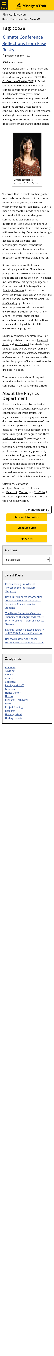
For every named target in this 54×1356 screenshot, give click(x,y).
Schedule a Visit (27, 527)
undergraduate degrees (23, 434)
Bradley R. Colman (13, 290)
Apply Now (27, 538)
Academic (10, 667)
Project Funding (14, 707)
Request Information (27, 517)
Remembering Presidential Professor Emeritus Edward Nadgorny (20, 587)
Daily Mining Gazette (35, 385)
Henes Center (13, 692)
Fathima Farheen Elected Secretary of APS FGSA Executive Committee (24, 631)
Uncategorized (13, 714)
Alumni (9, 674)
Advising (10, 671)
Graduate (11, 62)
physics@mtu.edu (16, 488)
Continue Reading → (38, 509)
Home (5, 19)
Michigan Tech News (16, 700)
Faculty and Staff (14, 685)
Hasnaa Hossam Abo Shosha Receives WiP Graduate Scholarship (24, 640)
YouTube (39, 492)
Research (10, 710)
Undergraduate (13, 718)
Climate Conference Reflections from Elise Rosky (24, 43)
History (9, 696)
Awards (9, 678)
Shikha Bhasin (42, 320)
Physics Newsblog (14, 14)
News (20, 62)
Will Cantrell (22, 344)
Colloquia (10, 681)
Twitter (23, 492)
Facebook (11, 492)
